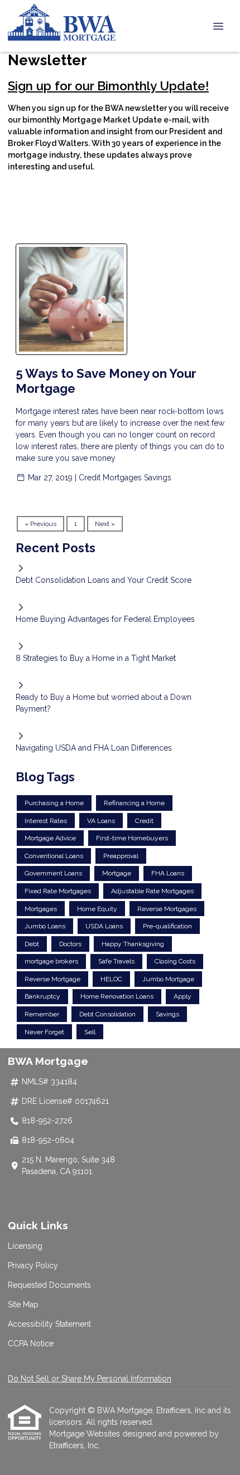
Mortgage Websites (85, 1433)
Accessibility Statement (49, 1324)
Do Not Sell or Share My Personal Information (89, 1378)
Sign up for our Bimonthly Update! (108, 86)
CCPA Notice (31, 1343)
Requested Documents (49, 1285)
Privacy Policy (33, 1265)
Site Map (23, 1304)
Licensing (25, 1246)
